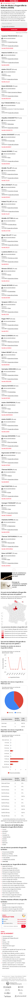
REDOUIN (4, 842)
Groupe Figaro (12, 980)
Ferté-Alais (12, 140)
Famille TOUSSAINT (6, 515)
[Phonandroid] (20, 996)
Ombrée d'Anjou (12, 224)
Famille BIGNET (5, 364)
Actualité (5, 919)
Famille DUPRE (5, 532)
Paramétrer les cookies (16, 979)
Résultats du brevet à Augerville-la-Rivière (13, 909)
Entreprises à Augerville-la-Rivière (11, 870)
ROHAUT (4, 841)
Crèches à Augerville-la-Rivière (10, 891)
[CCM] (20, 987)
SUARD (4, 844)
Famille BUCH (5, 264)
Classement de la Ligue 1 (8, 945)
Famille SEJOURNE (6, 448)
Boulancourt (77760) (7, 854)
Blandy (10, 475)
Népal (3, 940)
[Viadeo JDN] (20, 993)
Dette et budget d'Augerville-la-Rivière (12, 881)
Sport (4, 921)
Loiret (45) (5, 861)
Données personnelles (6, 979)
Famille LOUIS (5, 314)
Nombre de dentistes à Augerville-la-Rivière (13, 877)
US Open (4, 947)
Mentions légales (4, 980)
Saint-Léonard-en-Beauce (15, 92)
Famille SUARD (5, 65)
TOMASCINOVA (6, 837)
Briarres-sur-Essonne (13, 341)
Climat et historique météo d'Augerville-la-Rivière (14, 883)
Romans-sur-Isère (13, 258)
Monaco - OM (5, 942)
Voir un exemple (21, 919)
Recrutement (21, 977)
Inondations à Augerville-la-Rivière (11, 875)
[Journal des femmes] (7, 987)
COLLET (4, 833)
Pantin (9, 274)
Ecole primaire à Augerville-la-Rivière (11, 889)
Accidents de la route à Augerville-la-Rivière (13, 885)
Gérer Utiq (24, 979)
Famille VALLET (5, 247)
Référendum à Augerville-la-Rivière (11, 896)
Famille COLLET (5, 81)
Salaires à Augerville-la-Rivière (9, 868)
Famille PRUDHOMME (7, 48)
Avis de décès (7, 3)
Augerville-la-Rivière (13, 46)
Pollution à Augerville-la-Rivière (10, 874)
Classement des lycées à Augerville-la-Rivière (13, 887)
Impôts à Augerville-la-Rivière (9, 879)
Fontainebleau (11, 291)
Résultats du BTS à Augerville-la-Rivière (12, 911)
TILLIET (4, 829)
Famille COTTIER (5, 230)
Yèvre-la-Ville (11, 542)
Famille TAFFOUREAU (7, 549)
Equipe (12, 976)
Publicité (24, 976)
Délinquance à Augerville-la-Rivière (11, 872)
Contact (6, 977)
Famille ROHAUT (5, 197)
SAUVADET (5, 831)
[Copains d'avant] (7, 993)
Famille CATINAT (5, 465)
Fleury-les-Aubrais (12, 442)
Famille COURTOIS (6, 498)
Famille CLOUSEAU (6, 348)
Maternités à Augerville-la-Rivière (10, 893)
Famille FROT (5, 331)
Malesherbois (11, 526)
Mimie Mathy (5, 944)
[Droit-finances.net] (20, 990)
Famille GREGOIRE (6, 381)
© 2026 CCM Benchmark (21, 980)
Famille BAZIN (5, 482)
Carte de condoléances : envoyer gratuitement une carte (19, 574)
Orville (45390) (6, 857)
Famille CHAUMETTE (6, 130)
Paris (9, 75)
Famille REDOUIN (6, 98)
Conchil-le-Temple (13, 191)
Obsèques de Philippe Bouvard (10, 938)
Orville (9, 492)
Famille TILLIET (5, 180)
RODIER (4, 839)
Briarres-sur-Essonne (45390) (9, 855)
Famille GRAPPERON (7, 415)
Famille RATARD (5, 297)
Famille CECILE (5, 281)
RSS (16, 977)
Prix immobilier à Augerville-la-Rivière (12, 894)
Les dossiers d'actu (8, 923)
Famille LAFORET (6, 565)
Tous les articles (11, 977)
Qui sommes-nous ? (6, 976)
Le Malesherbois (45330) (8, 859)
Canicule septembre (7, 936)
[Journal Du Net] (7, 990)
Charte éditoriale (18, 976)
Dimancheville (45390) (8, 852)
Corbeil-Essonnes (12, 42)
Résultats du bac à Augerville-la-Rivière (12, 907)
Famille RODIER (5, 163)
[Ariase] (7, 996)
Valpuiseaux (11, 124)
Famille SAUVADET (6, 147)
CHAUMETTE (5, 835)
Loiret (13, 3)
